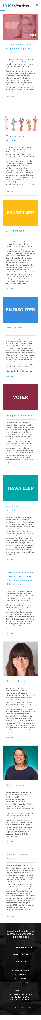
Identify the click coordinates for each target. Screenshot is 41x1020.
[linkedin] (15, 1007)
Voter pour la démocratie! (19, 415)
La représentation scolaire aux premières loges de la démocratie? (19, 48)
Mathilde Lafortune (16, 681)
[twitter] (26, 1007)
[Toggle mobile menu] (37, 5)
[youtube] (22, 1007)
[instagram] (18, 1007)
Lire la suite (10, 97)
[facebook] (11, 1007)
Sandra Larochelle (15, 785)
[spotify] (30, 1007)
